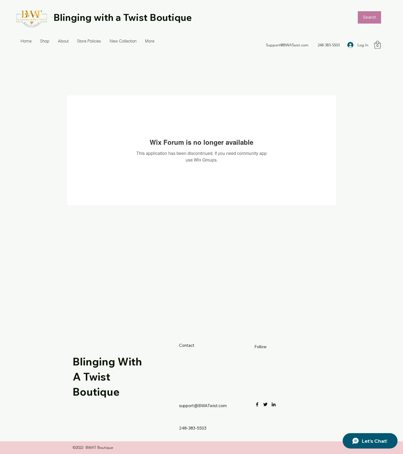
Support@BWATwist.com (287, 44)
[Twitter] (265, 404)
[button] (377, 45)
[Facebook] (257, 404)
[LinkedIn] (273, 404)
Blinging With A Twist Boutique (107, 376)
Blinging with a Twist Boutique (122, 17)
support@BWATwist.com (203, 405)
